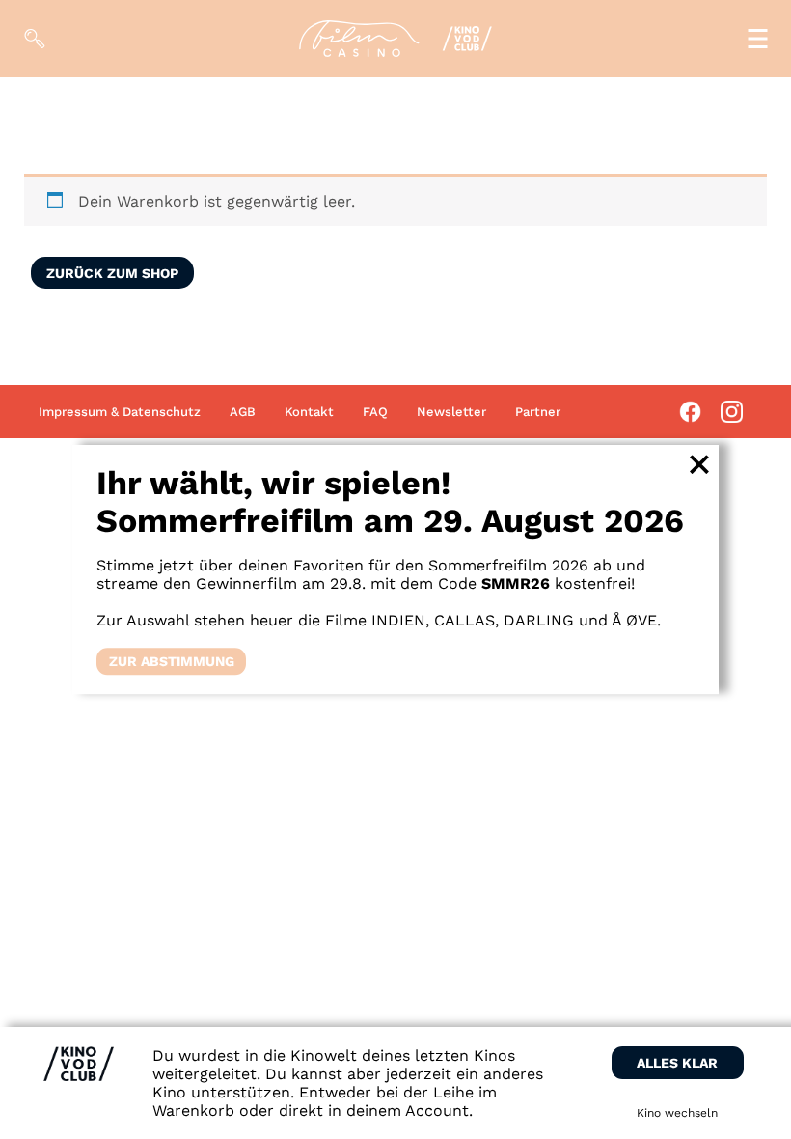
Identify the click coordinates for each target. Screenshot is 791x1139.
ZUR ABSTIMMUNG (171, 661)
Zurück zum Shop (112, 273)
